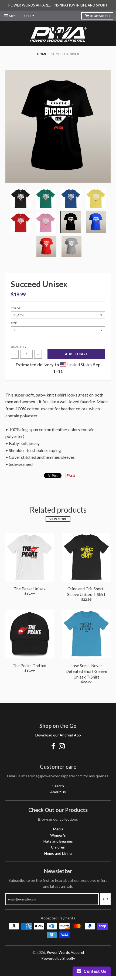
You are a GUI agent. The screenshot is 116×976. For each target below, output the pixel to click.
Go (105, 899)
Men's (58, 829)
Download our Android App (58, 735)
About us (58, 792)
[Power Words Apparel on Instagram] (62, 746)
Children (58, 847)
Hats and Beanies (58, 841)
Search (58, 786)
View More (58, 519)
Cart (100, 16)
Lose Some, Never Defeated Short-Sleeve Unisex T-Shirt (86, 671)
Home (42, 54)
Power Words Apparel (65, 952)
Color (16, 308)
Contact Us (94, 971)
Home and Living (58, 853)
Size (14, 323)
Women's (58, 835)
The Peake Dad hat (30, 665)
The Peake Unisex (30, 588)
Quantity (18, 346)
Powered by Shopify (58, 958)
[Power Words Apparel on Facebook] (53, 746)
